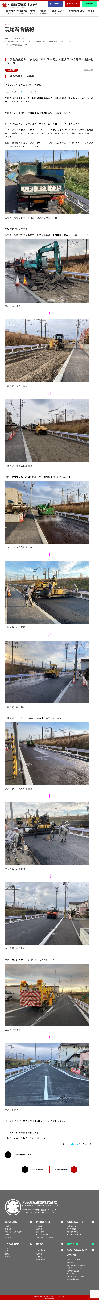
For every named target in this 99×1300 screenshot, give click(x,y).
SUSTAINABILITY (76, 12)
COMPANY (11, 1222)
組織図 (7, 1235)
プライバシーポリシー (75, 1268)
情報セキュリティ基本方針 (76, 1265)
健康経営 (70, 1262)
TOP (7, 38)
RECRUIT (72, 1244)
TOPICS (43, 12)
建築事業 (39, 1226)
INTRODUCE (43, 1222)
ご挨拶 (7, 1226)
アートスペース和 (73, 1260)
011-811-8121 (33, 1213)
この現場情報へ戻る (22, 1155)
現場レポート (40, 1260)
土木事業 (39, 1229)
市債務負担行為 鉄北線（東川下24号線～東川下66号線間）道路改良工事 (38, 41)
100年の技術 (71, 1229)
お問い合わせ (72, 3)
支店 (6, 1251)
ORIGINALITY (58, 12)
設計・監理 (40, 1232)
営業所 (7, 1254)
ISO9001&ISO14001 (74, 1235)
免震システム (72, 1226)
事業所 (7, 1257)
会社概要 (8, 1229)
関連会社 (8, 1237)
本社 (6, 1248)
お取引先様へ (55, 3)
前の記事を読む (37, 1169)
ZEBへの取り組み (73, 1279)
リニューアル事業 (42, 1235)
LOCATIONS (12, 1244)
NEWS (40, 1244)
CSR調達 (70, 1273)
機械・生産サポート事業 (44, 1237)
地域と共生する (72, 1232)
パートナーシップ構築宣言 (76, 1276)
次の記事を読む (62, 1169)
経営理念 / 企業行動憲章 (13, 1232)
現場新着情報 (20, 38)
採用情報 (89, 3)
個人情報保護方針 (73, 1271)
